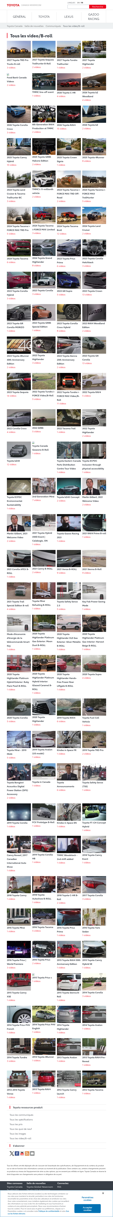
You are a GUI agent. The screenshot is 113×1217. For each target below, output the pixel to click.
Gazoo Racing (93, 16)
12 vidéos (61, 233)
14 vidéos (11, 395)
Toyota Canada (14, 1186)
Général (19, 16)
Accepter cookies (87, 1208)
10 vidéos (11, 164)
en (78, 2)
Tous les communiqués (21, 1114)
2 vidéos (36, 67)
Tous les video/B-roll (20, 1138)
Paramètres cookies (88, 1198)
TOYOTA (44, 16)
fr (82, 2)
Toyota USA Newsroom (38, 1190)
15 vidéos (61, 128)
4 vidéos (61, 96)
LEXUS (68, 16)
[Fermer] (103, 1193)
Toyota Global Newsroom (40, 1186)
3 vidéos (11, 67)
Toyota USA (13, 1190)
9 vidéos (61, 572)
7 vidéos (36, 500)
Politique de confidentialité (48, 1211)
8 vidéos (86, 160)
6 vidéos (11, 262)
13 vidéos (87, 294)
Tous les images (18, 1133)
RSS (59, 1186)
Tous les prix (16, 1124)
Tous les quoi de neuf (21, 1128)
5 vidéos (86, 201)
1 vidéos (61, 67)
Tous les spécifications (21, 1119)
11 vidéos (61, 403)
